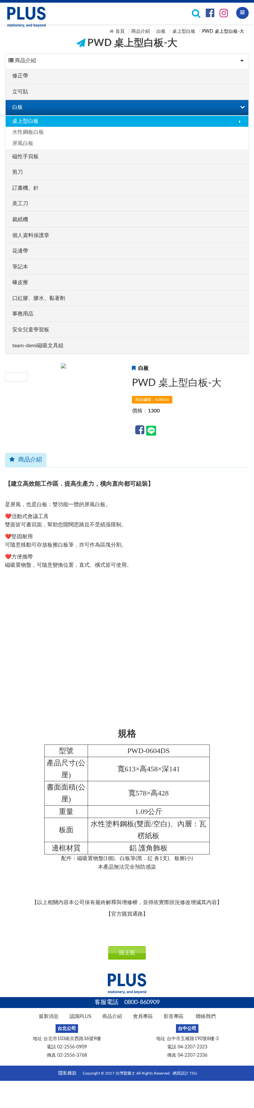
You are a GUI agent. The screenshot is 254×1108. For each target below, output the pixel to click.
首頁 (120, 31)
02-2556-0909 (72, 1047)
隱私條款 (67, 1073)
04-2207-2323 (192, 1047)
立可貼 (20, 91)
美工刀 (20, 203)
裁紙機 (20, 219)
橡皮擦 (20, 282)
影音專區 (174, 1016)
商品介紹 (140, 31)
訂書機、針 (25, 188)
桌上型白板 (183, 31)
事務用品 (22, 313)
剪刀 (17, 172)
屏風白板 (22, 143)
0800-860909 (142, 1002)
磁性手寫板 (25, 156)
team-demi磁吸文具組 (38, 345)
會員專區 (143, 1016)
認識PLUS (80, 1016)
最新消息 (49, 1016)
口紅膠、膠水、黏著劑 (38, 298)
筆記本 (20, 266)
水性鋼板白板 (28, 132)
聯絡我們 (206, 1016)
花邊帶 (20, 251)
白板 (161, 31)
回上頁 (127, 952)
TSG (193, 1073)
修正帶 (20, 75)
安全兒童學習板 (30, 329)
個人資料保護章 (30, 235)
